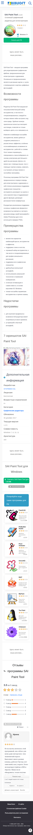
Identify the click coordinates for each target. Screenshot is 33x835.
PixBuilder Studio (22, 527)
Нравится (11, 785)
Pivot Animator (22, 544)
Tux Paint (22, 610)
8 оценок (20, 28)
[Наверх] (30, 832)
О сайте (21, 804)
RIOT (20, 577)
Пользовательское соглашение (16, 813)
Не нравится (20, 785)
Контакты (17, 817)
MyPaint (21, 594)
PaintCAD (22, 510)
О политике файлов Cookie (16, 808)
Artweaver (22, 627)
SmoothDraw (23, 561)
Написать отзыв (16, 695)
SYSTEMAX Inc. (10, 389)
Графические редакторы (14, 411)
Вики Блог (11, 804)
